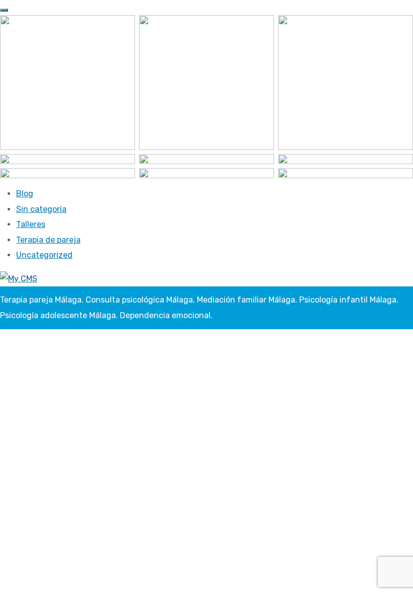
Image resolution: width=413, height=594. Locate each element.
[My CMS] (18, 278)
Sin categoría (41, 209)
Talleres (30, 224)
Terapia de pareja (48, 240)
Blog (24, 193)
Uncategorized (44, 255)
